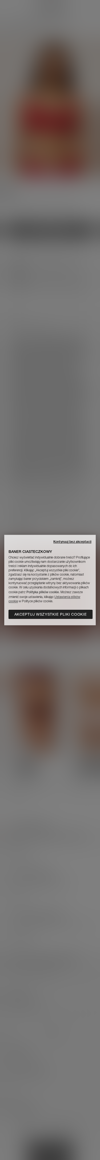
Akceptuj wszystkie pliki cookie (50, 614)
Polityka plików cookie (42, 592)
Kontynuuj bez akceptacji (72, 542)
